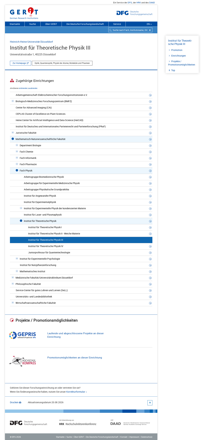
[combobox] (130, 30)
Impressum (134, 437)
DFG (130, 2)
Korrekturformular (75, 391)
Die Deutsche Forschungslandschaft (85, 24)
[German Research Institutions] (24, 12)
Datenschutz (146, 437)
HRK (138, 2)
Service (117, 24)
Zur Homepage (19, 63)
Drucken (14, 402)
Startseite (15, 24)
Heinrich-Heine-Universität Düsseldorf (31, 41)
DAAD (152, 2)
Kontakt (123, 437)
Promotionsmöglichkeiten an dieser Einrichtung (74, 357)
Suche (32, 24)
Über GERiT (51, 24)
